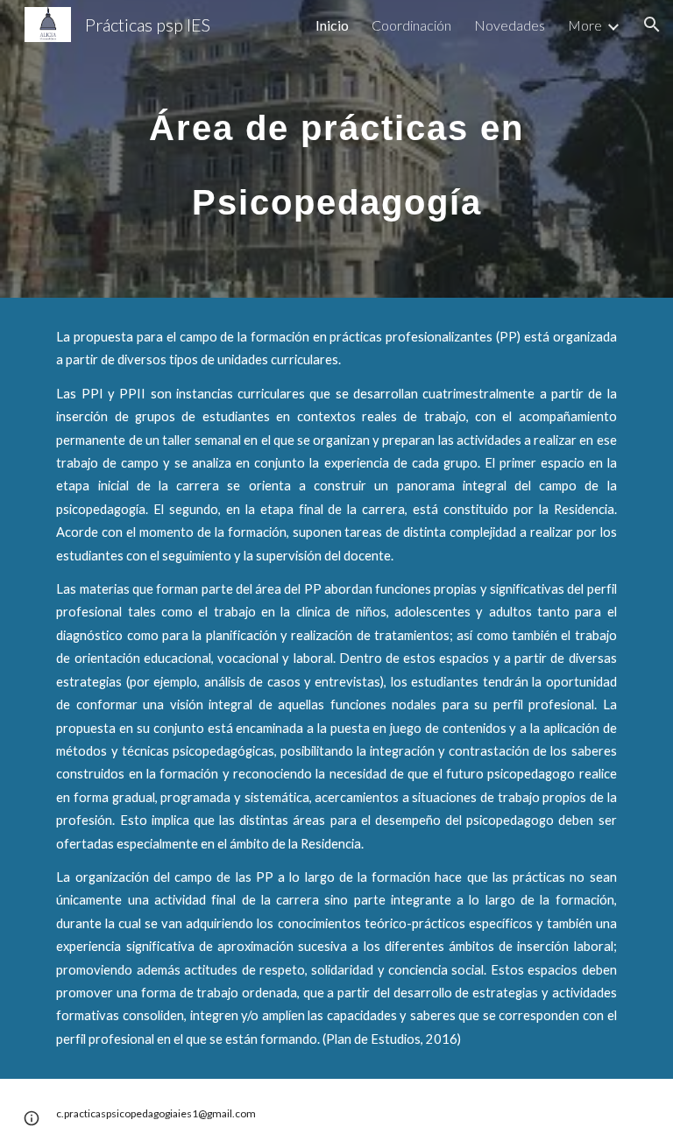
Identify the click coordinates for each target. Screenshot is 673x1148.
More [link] (585, 25)
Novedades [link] (509, 25)
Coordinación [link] (411, 25)
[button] (652, 25)
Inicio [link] (332, 25)
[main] (336, 149)
